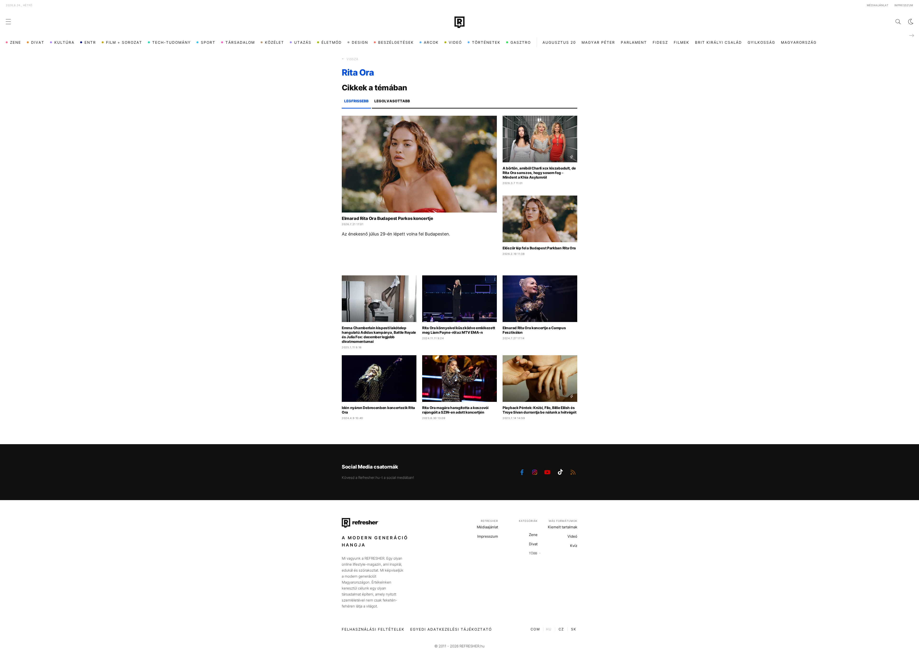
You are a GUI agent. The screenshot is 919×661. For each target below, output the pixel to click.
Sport (208, 42)
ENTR (90, 42)
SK (573, 629)
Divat (37, 42)
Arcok (431, 42)
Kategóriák (528, 521)
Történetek (486, 42)
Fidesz (660, 42)
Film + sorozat (124, 42)
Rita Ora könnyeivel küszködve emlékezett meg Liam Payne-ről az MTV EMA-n (458, 330)
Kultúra (64, 42)
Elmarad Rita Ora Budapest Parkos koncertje (387, 218)
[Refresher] (459, 22)
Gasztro (520, 42)
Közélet (274, 42)
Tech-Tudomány (171, 42)
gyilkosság (761, 42)
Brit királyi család (718, 42)
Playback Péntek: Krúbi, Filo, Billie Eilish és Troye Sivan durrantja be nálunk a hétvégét (539, 410)
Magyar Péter (598, 42)
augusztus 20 (559, 42)
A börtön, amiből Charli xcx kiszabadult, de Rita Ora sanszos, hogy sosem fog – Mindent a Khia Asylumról (539, 173)
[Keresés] (894, 21)
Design (360, 42)
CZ (561, 629)
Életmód (331, 42)
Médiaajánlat (878, 5)
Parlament (634, 42)
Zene (15, 42)
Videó (455, 42)
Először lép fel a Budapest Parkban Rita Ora (539, 248)
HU (549, 629)
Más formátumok (563, 521)
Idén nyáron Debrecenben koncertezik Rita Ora (378, 410)
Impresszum (903, 5)
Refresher (489, 521)
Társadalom (240, 42)
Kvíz (573, 545)
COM (535, 629)
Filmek (681, 42)
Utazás (302, 42)
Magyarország (799, 42)
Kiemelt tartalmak (562, 527)
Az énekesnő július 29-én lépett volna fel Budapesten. (396, 233)
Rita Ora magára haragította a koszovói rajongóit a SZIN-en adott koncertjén (455, 410)
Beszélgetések (396, 42)
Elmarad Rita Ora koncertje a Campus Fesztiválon (534, 330)
